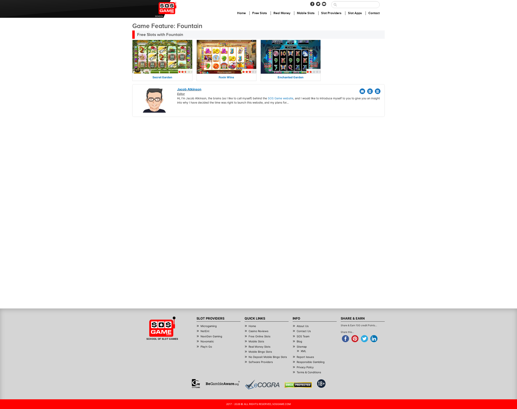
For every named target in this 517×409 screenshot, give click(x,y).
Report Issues (305, 357)
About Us (303, 326)
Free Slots (259, 13)
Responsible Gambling (311, 362)
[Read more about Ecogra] (262, 384)
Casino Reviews (258, 331)
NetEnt (205, 331)
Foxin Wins (226, 77)
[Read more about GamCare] (195, 383)
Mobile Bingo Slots (260, 351)
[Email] (362, 91)
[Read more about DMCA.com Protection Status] (298, 385)
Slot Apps (355, 13)
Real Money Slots (259, 346)
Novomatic (207, 341)
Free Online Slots (259, 336)
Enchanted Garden (291, 77)
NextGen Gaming (211, 336)
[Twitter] (318, 4)
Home (241, 13)
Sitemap (302, 346)
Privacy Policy (305, 367)
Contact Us (304, 331)
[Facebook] (312, 4)
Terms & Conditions (309, 372)
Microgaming (209, 326)
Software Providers (261, 362)
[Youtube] (324, 4)
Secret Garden (162, 77)
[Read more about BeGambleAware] (222, 383)
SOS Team (303, 336)
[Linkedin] (377, 91)
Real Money (281, 13)
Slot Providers (331, 13)
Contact (374, 13)
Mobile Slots (306, 13)
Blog (299, 341)
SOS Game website (280, 98)
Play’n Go (206, 346)
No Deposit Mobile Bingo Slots (268, 357)
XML (303, 351)
